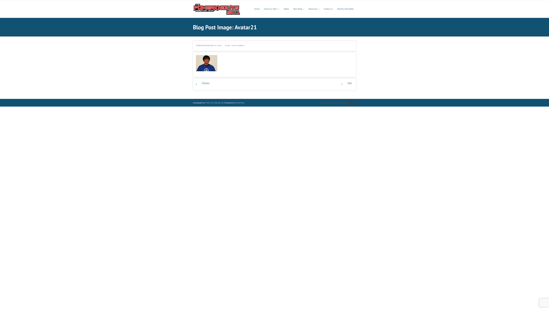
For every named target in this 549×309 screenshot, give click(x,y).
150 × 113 (230, 45)
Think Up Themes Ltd (214, 103)
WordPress (239, 103)
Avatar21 (240, 45)
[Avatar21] (206, 63)
